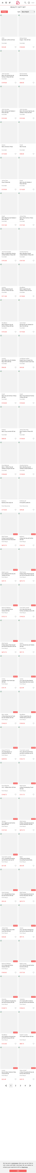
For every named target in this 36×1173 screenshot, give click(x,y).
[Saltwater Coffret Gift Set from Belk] (9, 25)
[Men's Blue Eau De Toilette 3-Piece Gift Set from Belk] (9, 203)
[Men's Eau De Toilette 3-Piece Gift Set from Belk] (27, 168)
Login (32, 2)
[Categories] (6, 2)
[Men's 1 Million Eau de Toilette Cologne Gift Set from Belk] (9, 453)
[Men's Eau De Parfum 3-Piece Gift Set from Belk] (9, 381)
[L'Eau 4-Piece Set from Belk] (9, 168)
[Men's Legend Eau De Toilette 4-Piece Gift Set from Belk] (27, 275)
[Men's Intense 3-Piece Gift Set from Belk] (27, 417)
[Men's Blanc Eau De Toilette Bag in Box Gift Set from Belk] (9, 346)
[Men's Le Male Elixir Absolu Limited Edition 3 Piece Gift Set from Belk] (9, 239)
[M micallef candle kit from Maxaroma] (27, 488)
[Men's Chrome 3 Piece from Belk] (9, 132)
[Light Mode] (29, 2)
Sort (19, 12)
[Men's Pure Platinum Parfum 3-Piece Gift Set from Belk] (27, 381)
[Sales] (9, 2)
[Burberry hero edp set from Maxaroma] (9, 488)
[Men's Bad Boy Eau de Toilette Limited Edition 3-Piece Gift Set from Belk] (27, 453)
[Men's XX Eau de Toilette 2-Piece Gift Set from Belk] (9, 97)
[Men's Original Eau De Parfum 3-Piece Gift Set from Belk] (9, 275)
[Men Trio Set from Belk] (27, 132)
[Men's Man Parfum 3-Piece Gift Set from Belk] (27, 203)
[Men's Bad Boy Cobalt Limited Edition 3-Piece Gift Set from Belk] (27, 239)
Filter (4, 12)
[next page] (30, 1086)
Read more (25, 1167)
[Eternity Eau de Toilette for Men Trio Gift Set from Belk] (27, 310)
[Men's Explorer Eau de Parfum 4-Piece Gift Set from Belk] (9, 310)
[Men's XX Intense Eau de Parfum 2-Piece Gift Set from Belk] (9, 61)
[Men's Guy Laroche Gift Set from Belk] (9, 417)
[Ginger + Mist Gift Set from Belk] (27, 25)
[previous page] (6, 1086)
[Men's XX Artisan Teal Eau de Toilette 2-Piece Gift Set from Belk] (27, 97)
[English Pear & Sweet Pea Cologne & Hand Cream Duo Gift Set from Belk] (27, 346)
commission (15, 1163)
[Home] (2, 2)
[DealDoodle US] (18, 2)
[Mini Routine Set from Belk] (27, 61)
